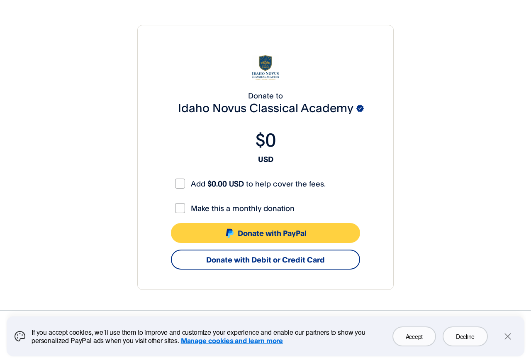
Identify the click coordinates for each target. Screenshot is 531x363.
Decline (465, 336)
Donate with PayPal (272, 233)
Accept (414, 336)
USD (265, 159)
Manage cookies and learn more (232, 340)
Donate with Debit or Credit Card (265, 259)
